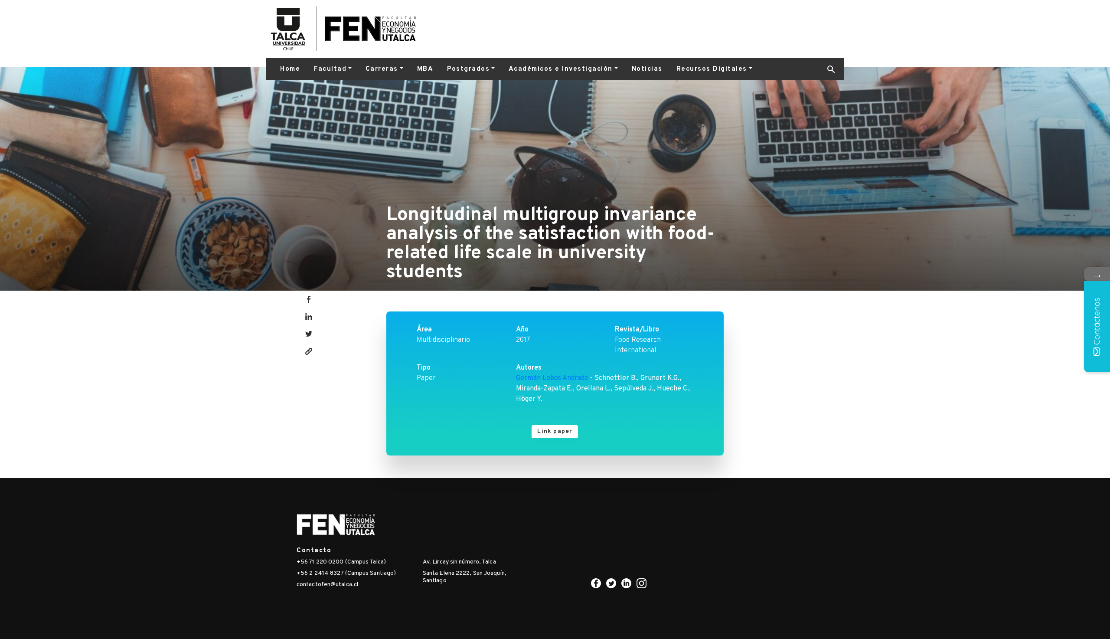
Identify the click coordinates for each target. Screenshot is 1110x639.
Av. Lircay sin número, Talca (459, 562)
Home (290, 69)
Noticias (647, 69)
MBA (425, 69)
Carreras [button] (382, 69)
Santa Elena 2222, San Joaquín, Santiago (464, 577)
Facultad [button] (330, 69)
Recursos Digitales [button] (711, 69)
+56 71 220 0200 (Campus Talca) (341, 562)
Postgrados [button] (468, 69)
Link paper (554, 431)
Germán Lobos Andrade (552, 378)
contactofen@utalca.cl (327, 584)
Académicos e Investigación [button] (561, 69)
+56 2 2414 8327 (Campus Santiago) (346, 573)
